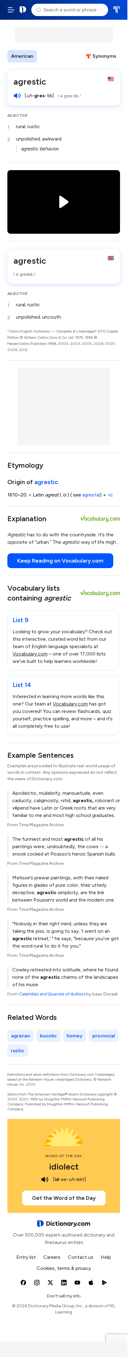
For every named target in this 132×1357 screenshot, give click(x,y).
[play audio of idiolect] (45, 1179)
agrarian (20, 1036)
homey (75, 1036)
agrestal (91, 495)
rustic (17, 1050)
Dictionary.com (23, 10)
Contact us (80, 1257)
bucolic (48, 1036)
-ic (110, 495)
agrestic (46, 482)
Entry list (26, 1257)
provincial (103, 1036)
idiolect (64, 1166)
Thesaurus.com (116, 10)
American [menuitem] (22, 56)
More (48, 56)
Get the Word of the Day (64, 1198)
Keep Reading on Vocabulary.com (60, 560)
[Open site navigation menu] (11, 10)
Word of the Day (63, 1156)
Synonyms (104, 56)
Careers (51, 1257)
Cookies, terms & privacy (64, 1268)
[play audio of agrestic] (17, 95)
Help (106, 1257)
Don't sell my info (64, 1296)
